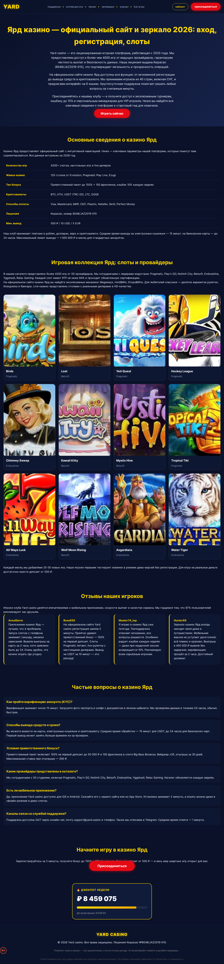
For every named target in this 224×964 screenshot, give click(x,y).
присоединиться (206, 6)
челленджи (108, 6)
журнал (124, 6)
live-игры (139, 6)
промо (92, 6)
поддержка (54, 6)
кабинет (180, 6)
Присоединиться (112, 866)
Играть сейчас (112, 113)
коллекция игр (74, 6)
